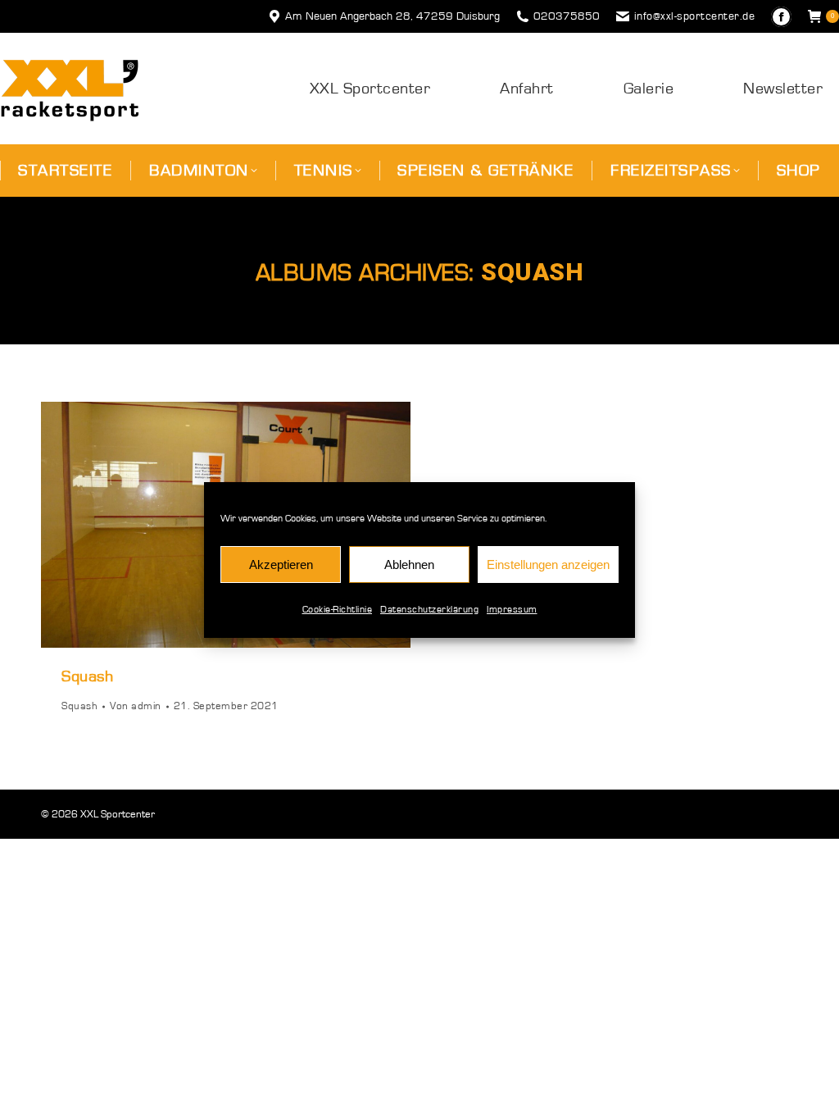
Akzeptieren (281, 564)
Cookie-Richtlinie (337, 609)
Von (135, 706)
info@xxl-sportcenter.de (694, 16)
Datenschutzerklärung (429, 609)
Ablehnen (409, 564)
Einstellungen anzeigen (548, 564)
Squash (87, 676)
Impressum (512, 609)
